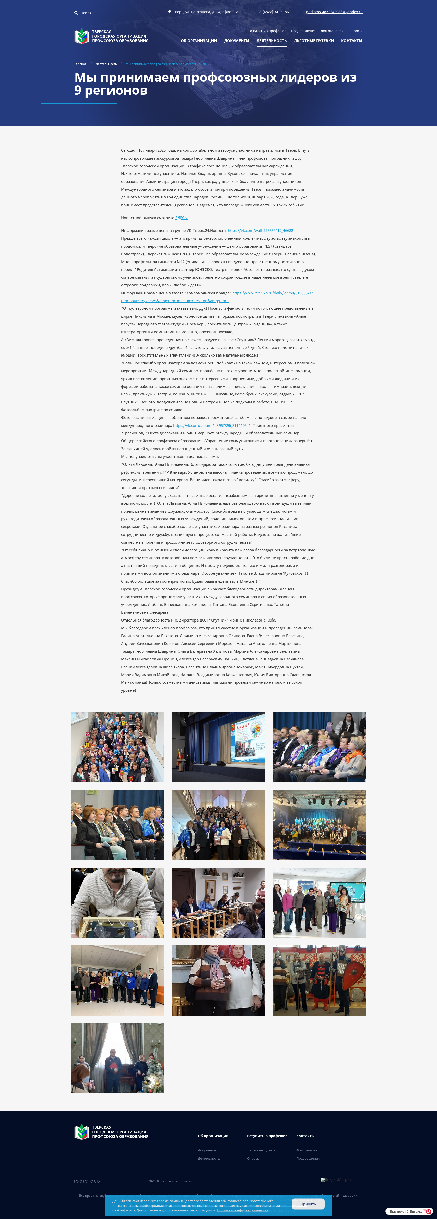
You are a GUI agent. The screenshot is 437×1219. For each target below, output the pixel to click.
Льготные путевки (314, 40)
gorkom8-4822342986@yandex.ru (334, 11)
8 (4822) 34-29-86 (274, 11)
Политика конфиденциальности (242, 1210)
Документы (236, 40)
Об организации (199, 40)
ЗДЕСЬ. (181, 217)
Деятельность (272, 40)
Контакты (351, 40)
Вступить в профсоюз (267, 30)
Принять (308, 1204)
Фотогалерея (332, 30)
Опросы (355, 30)
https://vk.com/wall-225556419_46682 (260, 230)
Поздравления (303, 30)
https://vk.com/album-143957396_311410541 (212, 425)
